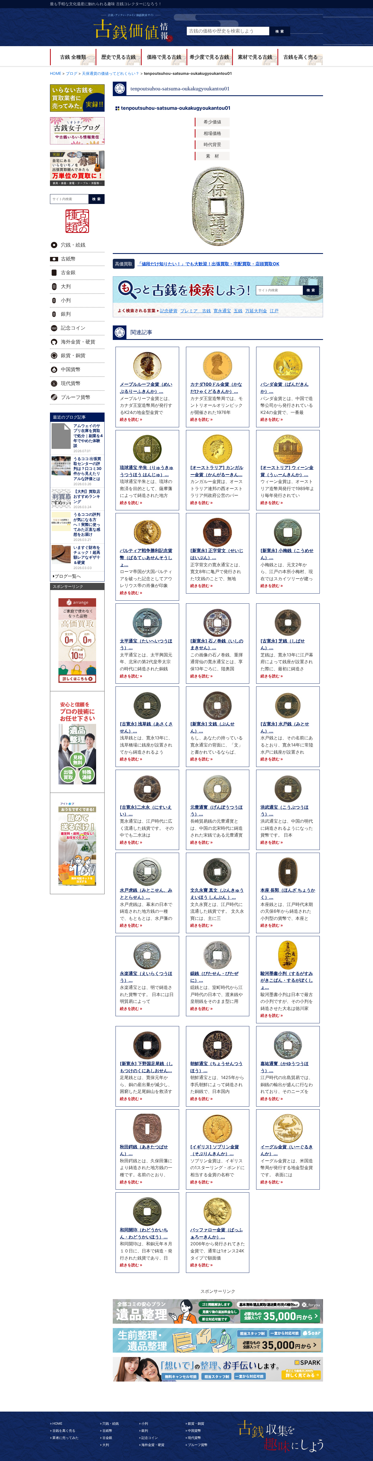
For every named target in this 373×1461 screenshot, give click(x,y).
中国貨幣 (71, 369)
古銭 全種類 (73, 57)
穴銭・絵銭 (73, 245)
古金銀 (68, 272)
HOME (57, 1423)
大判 (66, 286)
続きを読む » (131, 419)
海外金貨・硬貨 (78, 342)
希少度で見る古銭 (209, 57)
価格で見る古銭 (164, 57)
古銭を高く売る (300, 57)
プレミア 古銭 (195, 310)
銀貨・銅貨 (73, 355)
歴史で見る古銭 (118, 57)
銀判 (66, 314)
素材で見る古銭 (255, 57)
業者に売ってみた (65, 1438)
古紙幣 (68, 259)
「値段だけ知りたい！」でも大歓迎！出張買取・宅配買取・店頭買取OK (208, 263)
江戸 (274, 310)
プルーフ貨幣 (75, 397)
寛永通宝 (222, 310)
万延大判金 (256, 310)
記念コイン (73, 328)
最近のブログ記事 (69, 417)
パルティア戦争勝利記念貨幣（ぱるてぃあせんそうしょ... (146, 557)
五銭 (238, 310)
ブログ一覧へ (68, 576)
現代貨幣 (71, 383)
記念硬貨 (168, 310)
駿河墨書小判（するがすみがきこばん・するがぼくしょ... (286, 980)
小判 (66, 300)
